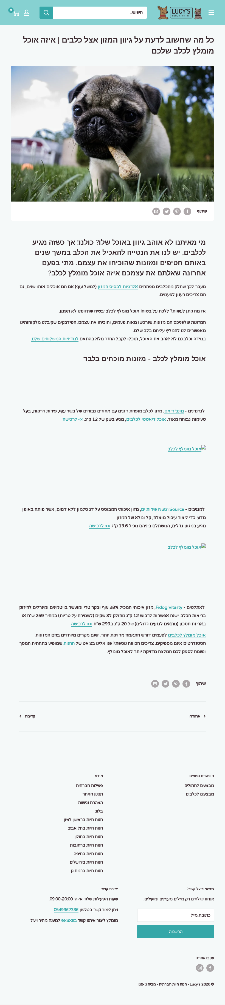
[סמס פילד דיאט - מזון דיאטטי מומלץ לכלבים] (112, 449)
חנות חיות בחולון (88, 836)
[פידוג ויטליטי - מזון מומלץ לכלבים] (112, 547)
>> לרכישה (73, 419)
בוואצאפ (69, 920)
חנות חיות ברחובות (86, 845)
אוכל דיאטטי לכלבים (146, 419)
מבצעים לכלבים (200, 794)
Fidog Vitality (169, 607)
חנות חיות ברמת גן (87, 870)
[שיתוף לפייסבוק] (187, 211)
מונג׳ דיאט (174, 411)
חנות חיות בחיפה (88, 853)
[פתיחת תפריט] (211, 12)
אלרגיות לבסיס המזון (118, 286)
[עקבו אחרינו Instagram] (200, 968)
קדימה (30, 716)
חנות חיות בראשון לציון (83, 819)
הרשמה (175, 931)
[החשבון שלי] (26, 13)
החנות (69, 643)
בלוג (99, 811)
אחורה (194, 716)
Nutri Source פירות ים (162, 509)
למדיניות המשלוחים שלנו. (54, 339)
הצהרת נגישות (90, 802)
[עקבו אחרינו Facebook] (210, 968)
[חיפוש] (46, 13)
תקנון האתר (93, 794)
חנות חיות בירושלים (86, 862)
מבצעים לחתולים (199, 785)
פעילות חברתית (89, 785)
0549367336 (66, 909)
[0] (15, 12)
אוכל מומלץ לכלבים (187, 635)
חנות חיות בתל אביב (85, 828)
